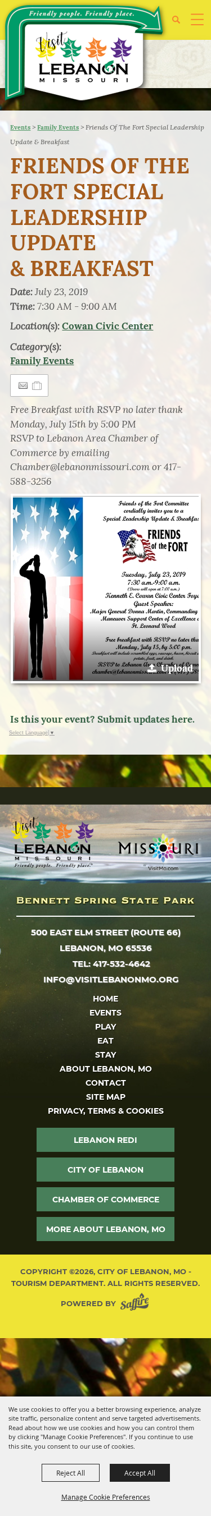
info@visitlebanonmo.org (111, 979)
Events (20, 127)
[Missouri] (158, 851)
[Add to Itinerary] (37, 385)
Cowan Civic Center (107, 326)
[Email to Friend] (23, 385)
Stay (105, 1055)
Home (105, 999)
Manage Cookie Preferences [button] (105, 1496)
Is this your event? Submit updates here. (102, 719)
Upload (177, 668)
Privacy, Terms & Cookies (106, 1111)
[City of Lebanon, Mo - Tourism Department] (85, 54)
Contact (106, 1083)
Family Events (58, 127)
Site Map (105, 1097)
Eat (105, 1041)
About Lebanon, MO (106, 1069)
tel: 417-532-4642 (111, 963)
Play (105, 1027)
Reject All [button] (70, 1472)
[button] (180, 24)
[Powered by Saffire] (137, 1303)
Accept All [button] (139, 1472)
